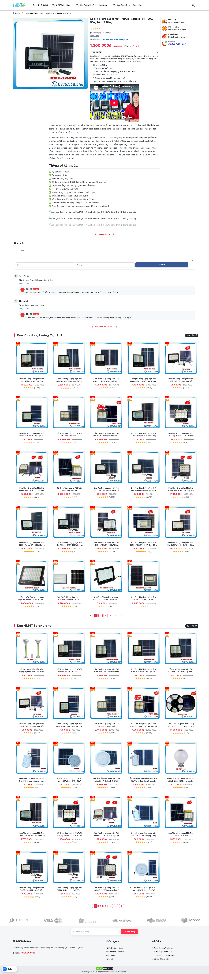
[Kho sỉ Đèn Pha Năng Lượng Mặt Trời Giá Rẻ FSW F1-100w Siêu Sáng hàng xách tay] (181, 358)
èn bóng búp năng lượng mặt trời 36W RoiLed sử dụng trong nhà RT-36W (143, 781)
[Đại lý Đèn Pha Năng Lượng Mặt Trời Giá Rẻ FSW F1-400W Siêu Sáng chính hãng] (144, 522)
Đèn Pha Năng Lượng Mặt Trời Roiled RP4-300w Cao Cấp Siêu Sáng (69, 381)
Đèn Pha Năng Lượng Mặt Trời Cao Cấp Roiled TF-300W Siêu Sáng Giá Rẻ (181, 435)
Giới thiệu (111, 955)
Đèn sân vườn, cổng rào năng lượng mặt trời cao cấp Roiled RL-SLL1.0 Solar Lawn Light (31, 671)
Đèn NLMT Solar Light (34, 626)
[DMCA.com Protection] (104, 968)
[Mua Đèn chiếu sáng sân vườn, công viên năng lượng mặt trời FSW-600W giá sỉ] (181, 703)
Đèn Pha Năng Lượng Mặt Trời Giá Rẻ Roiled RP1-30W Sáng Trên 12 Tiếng (143, 490)
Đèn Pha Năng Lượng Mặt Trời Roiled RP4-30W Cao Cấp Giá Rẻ (32, 435)
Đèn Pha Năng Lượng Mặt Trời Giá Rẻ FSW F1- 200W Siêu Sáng (106, 545)
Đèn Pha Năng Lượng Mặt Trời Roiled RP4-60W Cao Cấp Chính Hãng (106, 381)
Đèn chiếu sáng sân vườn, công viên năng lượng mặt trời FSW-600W (181, 726)
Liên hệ (110, 959)
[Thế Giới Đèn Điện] (19, 5)
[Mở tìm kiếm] (193, 5)
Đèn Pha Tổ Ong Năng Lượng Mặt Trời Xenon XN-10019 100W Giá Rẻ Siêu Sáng (106, 599)
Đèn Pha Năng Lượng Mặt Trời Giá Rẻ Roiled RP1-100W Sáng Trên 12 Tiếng (69, 545)
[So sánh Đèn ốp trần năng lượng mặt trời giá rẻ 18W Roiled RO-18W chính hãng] (144, 867)
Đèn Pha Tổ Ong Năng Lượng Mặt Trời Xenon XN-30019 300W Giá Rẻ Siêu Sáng (69, 599)
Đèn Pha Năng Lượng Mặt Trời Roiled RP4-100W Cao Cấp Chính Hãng (31, 381)
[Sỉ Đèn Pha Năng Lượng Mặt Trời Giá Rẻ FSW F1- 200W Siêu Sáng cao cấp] (106, 522)
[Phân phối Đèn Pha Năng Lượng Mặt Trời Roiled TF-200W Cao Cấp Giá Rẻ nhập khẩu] (181, 467)
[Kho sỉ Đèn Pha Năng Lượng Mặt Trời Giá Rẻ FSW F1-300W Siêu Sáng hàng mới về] (181, 522)
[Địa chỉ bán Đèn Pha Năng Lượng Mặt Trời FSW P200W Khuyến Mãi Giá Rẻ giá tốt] (106, 412)
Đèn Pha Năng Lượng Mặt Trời (115, 39)
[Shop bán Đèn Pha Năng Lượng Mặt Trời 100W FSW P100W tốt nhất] (69, 467)
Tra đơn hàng (129, 932)
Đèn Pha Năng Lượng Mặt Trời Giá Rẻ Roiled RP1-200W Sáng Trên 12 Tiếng (32, 545)
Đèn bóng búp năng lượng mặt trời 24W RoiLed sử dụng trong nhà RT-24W (144, 835)
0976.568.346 (177, 44)
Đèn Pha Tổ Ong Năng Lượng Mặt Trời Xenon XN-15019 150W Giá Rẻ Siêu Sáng (31, 599)
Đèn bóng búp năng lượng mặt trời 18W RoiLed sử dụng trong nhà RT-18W (32, 781)
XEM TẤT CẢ (192, 335)
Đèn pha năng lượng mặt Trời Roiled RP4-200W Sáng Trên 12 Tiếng (143, 381)
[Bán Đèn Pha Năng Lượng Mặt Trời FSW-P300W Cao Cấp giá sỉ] (69, 412)
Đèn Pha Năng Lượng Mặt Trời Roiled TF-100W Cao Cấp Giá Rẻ (31, 490)
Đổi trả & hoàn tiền (161, 959)
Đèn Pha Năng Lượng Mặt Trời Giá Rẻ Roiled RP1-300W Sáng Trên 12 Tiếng (143, 435)
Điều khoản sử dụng (115, 948)
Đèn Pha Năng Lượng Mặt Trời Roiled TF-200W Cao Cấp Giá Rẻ (181, 490)
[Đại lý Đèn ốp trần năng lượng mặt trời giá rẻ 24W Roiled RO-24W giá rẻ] (106, 758)
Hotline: (25, 953)
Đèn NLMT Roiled (40, 5)
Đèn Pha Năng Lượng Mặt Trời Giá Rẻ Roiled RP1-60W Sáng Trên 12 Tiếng (106, 490)
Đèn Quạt (103, 5)
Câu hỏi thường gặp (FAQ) (164, 955)
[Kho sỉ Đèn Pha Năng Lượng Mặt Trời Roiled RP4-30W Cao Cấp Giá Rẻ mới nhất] (32, 412)
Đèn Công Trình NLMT (85, 5)
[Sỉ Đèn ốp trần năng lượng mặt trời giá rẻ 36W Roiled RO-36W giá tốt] (69, 758)
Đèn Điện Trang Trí (120, 5)
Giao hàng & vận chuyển (163, 948)
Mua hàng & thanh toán (163, 952)
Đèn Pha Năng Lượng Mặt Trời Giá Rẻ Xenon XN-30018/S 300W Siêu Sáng (143, 599)
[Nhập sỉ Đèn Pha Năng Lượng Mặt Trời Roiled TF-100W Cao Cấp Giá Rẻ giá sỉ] (32, 467)
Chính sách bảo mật (115, 952)
